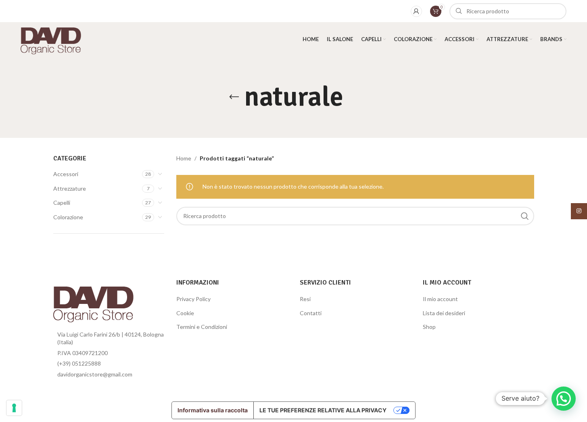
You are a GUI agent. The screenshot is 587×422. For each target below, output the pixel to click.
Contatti (311, 313)
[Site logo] (51, 38)
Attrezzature (69, 188)
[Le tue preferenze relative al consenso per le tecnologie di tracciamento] (14, 408)
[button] (563, 399)
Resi (305, 298)
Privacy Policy (193, 298)
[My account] (416, 11)
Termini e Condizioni (201, 326)
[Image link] (93, 301)
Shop (429, 326)
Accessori (65, 173)
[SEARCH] (525, 216)
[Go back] (234, 97)
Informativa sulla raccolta (213, 410)
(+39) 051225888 (79, 363)
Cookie (185, 313)
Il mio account (440, 298)
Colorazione (68, 217)
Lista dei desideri (444, 313)
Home (183, 158)
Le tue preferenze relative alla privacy (322, 410)
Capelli (61, 202)
